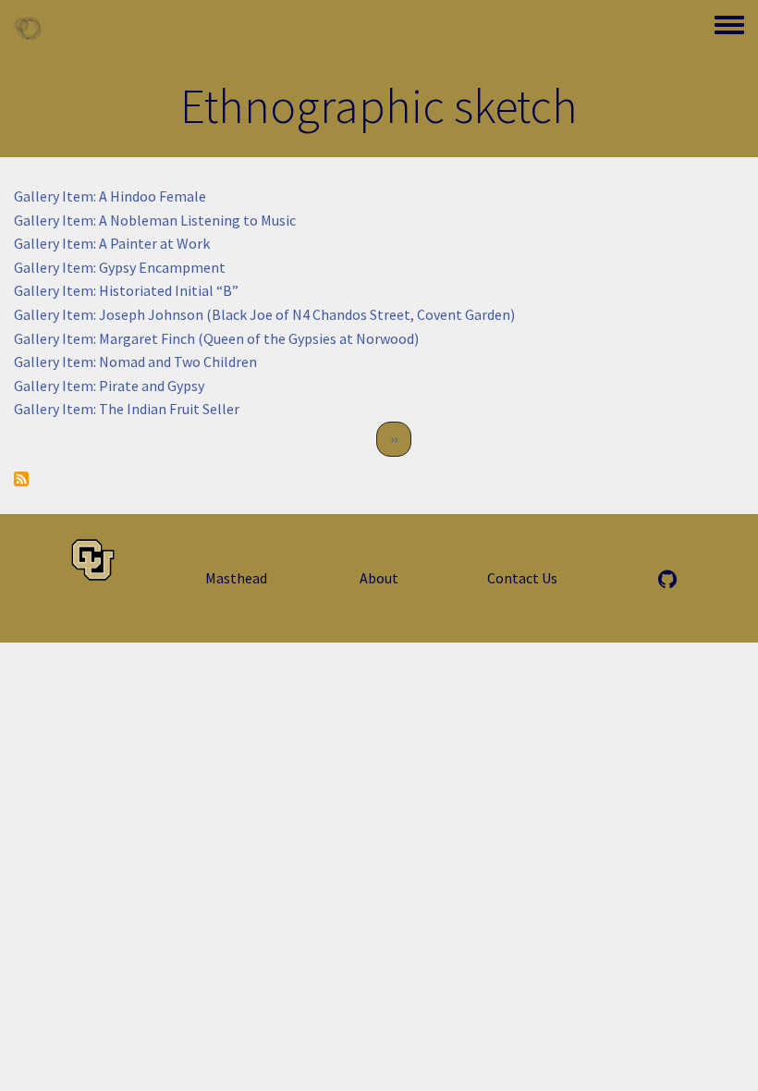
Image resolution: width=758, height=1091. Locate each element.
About (379, 578)
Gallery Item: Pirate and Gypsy (109, 385)
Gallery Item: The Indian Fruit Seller (126, 408)
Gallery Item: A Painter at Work (112, 243)
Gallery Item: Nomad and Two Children (135, 361)
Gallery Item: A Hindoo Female (110, 196)
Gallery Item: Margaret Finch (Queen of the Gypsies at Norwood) (216, 338)
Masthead (236, 578)
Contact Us (522, 578)
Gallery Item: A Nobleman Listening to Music (155, 220)
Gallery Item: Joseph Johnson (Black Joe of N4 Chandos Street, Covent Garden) (264, 314)
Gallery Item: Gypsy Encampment (120, 267)
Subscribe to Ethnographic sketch (21, 479)
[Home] (28, 27)
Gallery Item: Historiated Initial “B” (126, 290)
